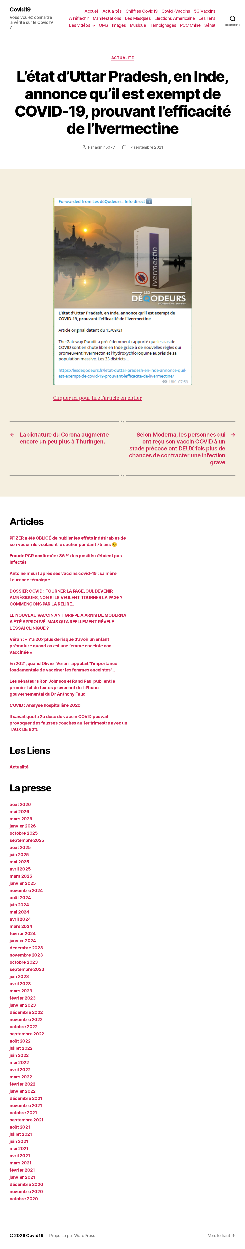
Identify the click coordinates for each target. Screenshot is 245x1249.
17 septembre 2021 (146, 147)
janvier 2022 (23, 1091)
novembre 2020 (26, 1191)
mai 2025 (19, 861)
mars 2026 (21, 818)
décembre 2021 (26, 1098)
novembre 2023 (26, 954)
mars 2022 (21, 1076)
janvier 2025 (23, 883)
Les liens (207, 18)
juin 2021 (19, 1141)
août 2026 (20, 804)
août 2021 (20, 1127)
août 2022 (20, 1041)
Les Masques (138, 18)
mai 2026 (19, 811)
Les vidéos (79, 25)
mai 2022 (19, 1062)
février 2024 (23, 933)
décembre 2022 (26, 1012)
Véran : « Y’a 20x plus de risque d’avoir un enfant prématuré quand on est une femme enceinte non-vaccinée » (61, 646)
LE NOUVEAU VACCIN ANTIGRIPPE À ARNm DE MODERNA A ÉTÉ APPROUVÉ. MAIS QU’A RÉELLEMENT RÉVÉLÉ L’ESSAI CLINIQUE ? (68, 622)
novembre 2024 (26, 890)
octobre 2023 (24, 962)
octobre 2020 (24, 1198)
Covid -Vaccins (175, 11)
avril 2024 (20, 919)
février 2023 (23, 997)
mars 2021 (21, 1162)
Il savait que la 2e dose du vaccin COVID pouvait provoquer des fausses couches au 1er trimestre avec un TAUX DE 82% (68, 723)
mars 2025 (21, 876)
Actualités (112, 11)
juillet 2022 (21, 1048)
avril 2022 (20, 1069)
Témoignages (163, 25)
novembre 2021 (26, 1105)
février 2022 (22, 1084)
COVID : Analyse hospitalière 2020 (45, 705)
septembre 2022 (27, 1033)
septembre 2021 (27, 1119)
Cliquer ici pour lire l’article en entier (97, 398)
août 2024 (20, 897)
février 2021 (22, 1170)
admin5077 (105, 147)
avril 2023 (20, 983)
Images (119, 25)
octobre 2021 (23, 1112)
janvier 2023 (23, 1005)
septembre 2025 (27, 840)
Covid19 (20, 9)
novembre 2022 (26, 1019)
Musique (138, 25)
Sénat (210, 25)
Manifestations (107, 18)
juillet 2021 (21, 1134)
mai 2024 (19, 911)
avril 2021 (20, 1155)
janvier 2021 (22, 1177)
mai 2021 (19, 1148)
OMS (103, 25)
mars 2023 (21, 990)
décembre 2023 (26, 947)
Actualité (122, 58)
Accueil (91, 11)
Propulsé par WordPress (72, 1235)
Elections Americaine (175, 18)
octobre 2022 (24, 1026)
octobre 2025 (24, 833)
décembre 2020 (26, 1184)
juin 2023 (19, 976)
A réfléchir (79, 18)
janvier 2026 (23, 825)
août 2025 (20, 847)
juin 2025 (19, 854)
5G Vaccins (205, 11)
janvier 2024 (23, 940)
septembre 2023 (27, 969)
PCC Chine (190, 25)
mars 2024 (21, 926)
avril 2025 (20, 868)
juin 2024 (19, 904)
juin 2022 (19, 1055)
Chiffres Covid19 (142, 11)
